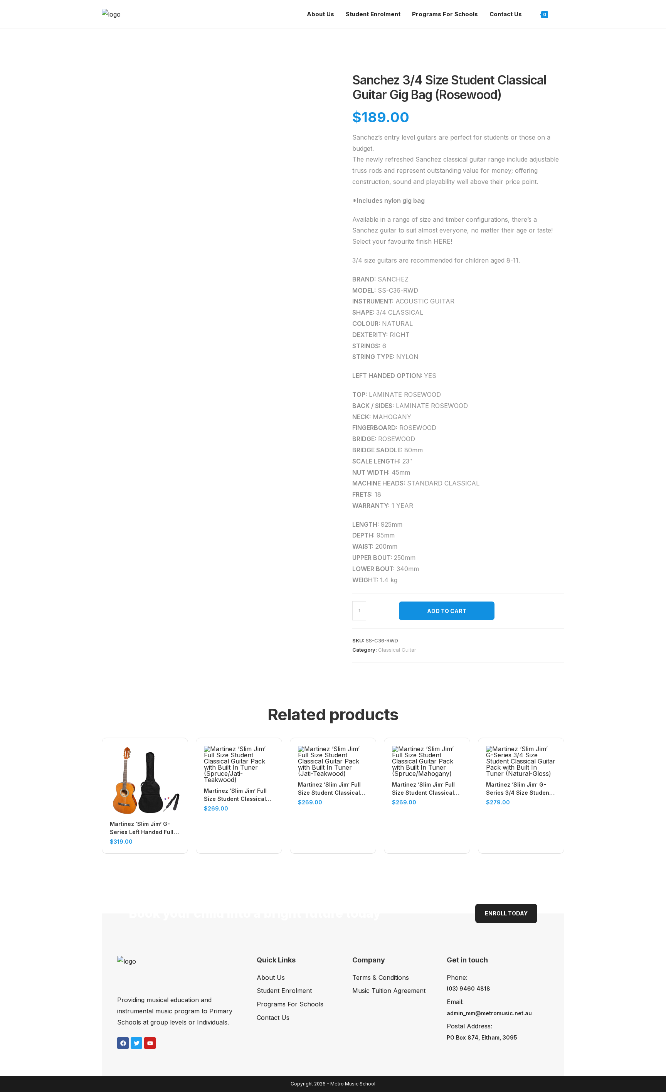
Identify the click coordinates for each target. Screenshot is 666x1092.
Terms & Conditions (380, 977)
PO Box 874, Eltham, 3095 (482, 1037)
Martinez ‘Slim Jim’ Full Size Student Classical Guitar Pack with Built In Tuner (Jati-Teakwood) (330, 789)
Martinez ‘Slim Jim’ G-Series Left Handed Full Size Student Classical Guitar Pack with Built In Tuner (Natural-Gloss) (142, 828)
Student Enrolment (284, 990)
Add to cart (446, 611)
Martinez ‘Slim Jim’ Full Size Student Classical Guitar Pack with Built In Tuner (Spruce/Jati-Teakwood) (236, 795)
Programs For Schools (290, 1004)
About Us (271, 977)
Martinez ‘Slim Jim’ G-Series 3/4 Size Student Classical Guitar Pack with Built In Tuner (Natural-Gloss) (518, 789)
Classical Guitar (397, 650)
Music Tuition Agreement (389, 990)
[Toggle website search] (562, 14)
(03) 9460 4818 (468, 988)
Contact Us (273, 1017)
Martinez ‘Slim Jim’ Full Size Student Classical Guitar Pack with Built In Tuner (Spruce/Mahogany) (424, 789)
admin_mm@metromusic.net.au (489, 1013)
